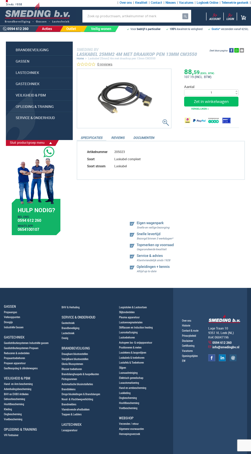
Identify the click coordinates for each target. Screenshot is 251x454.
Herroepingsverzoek (129, 434)
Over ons (126, 2)
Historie (186, 325)
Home (80, 58)
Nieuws (171, 2)
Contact (156, 2)
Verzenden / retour (129, 424)
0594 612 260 (29, 221)
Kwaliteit (141, 2)
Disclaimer (187, 341)
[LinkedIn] (222, 360)
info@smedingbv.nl (225, 347)
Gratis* (216, 29)
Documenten (143, 138)
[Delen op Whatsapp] (236, 51)
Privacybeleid (189, 336)
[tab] (91, 138)
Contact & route (190, 330)
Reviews (118, 138)
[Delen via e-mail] (242, 51)
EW (184, 361)
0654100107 (28, 230)
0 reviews (104, 64)
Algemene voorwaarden (131, 429)
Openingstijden (190, 356)
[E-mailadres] (233, 360)
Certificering (188, 346)
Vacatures (186, 2)
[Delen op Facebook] (231, 51)
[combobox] (136, 16)
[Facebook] (211, 360)
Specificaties (91, 138)
